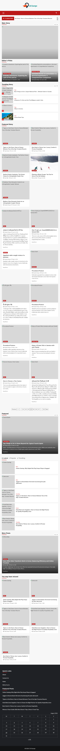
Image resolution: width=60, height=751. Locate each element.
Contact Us (5, 678)
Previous (14, 409)
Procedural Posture (38, 271)
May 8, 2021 (43, 306)
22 (25, 409)
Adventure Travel (7, 73)
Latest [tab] (5, 458)
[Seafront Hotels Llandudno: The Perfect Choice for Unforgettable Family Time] (15, 163)
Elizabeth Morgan (7, 79)
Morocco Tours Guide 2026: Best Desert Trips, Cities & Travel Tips (20, 709)
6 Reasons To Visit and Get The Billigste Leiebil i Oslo (28, 100)
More (5, 226)
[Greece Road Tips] (7, 116)
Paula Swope (6, 150)
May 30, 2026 (42, 631)
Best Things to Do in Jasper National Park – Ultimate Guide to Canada (33, 91)
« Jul (29, 739)
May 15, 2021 (15, 306)
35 (44, 409)
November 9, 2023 (36, 445)
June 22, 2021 (15, 232)
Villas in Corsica (18, 108)
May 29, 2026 (42, 150)
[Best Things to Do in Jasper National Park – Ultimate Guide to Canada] (7, 91)
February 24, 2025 (16, 204)
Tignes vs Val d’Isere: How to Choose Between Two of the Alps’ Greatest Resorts (24, 699)
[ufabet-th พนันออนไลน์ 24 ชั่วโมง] (15, 219)
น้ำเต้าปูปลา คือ (7, 304)
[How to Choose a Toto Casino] (15, 370)
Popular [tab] (13, 458)
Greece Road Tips (19, 117)
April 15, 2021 (44, 383)
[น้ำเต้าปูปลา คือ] (15, 293)
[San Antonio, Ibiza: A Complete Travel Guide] (30, 54)
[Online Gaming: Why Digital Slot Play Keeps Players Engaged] (6, 462)
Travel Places (27, 439)
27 (38, 409)
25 (33, 409)
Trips (15, 98)
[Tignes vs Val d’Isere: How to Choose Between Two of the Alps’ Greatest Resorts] (15, 136)
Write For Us (6, 685)
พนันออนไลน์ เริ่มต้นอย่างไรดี (40, 381)
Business (5, 252)
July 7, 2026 (42, 603)
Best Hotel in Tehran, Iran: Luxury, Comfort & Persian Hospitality (20, 706)
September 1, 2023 (16, 79)
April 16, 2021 (44, 349)
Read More (5, 247)
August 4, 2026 (14, 603)
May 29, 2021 (15, 259)
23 (28, 409)
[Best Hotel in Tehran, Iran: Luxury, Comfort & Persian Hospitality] (44, 136)
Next (47, 409)
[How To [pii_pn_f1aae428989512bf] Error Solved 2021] (44, 219)
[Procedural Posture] (44, 259)
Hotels (17, 508)
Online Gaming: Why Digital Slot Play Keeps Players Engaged (33, 468)
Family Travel (35, 341)
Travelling (6, 143)
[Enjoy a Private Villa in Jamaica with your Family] (44, 334)
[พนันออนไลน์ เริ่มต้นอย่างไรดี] (44, 370)
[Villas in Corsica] (7, 108)
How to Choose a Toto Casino (12, 381)
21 (23, 409)
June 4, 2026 (13, 150)
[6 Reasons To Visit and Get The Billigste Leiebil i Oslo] (7, 99)
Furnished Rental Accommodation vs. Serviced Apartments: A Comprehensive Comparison (44, 75)
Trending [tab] (21, 458)
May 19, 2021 (44, 272)
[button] (3, 13)
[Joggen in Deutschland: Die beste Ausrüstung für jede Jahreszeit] (5, 476)
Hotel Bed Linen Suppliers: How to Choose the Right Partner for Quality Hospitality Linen (26, 702)
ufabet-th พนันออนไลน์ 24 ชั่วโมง (13, 230)
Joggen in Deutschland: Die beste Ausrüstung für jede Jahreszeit (20, 695)
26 (36, 409)
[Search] (56, 12)
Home (4, 681)
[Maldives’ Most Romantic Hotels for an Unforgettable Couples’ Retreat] (15, 190)
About (4, 674)
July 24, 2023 (43, 79)
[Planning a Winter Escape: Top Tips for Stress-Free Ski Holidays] (44, 163)
